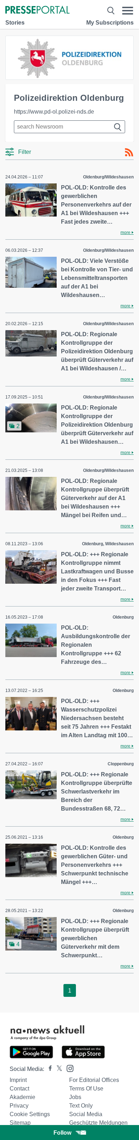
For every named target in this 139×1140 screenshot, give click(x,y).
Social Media (85, 1114)
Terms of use (86, 1089)
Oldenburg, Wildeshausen (108, 543)
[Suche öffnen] (111, 10)
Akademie (22, 1097)
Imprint (18, 1080)
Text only (81, 1106)
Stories (15, 23)
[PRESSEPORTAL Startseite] (37, 10)
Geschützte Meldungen (98, 1123)
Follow (62, 1133)
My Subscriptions (110, 23)
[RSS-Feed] (129, 152)
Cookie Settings (30, 1114)
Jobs (75, 1097)
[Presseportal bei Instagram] (67, 1068)
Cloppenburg (121, 763)
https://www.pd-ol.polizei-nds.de (54, 112)
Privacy (19, 1106)
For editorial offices (94, 1080)
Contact (19, 1089)
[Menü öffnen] (128, 10)
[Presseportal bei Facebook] (48, 1069)
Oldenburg (123, 617)
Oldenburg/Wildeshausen (108, 177)
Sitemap (20, 1123)
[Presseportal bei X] (57, 1069)
